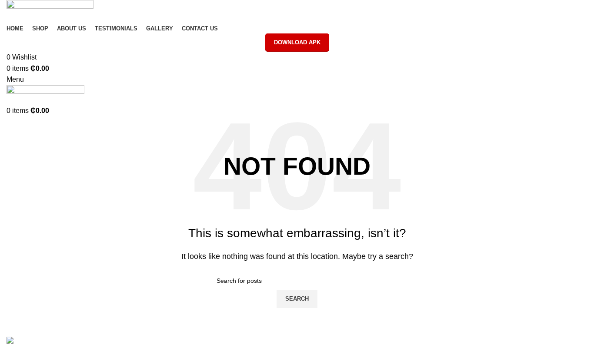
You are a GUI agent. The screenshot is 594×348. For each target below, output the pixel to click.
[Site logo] (50, 10)
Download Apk (297, 42)
